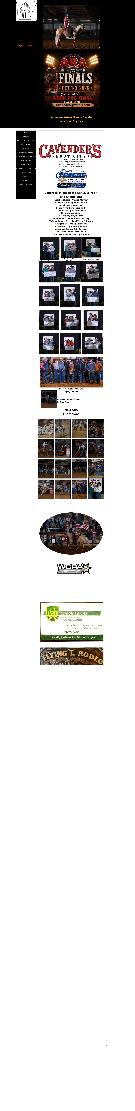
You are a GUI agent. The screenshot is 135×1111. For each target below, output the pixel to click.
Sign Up (21, 45)
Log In (29, 45)
